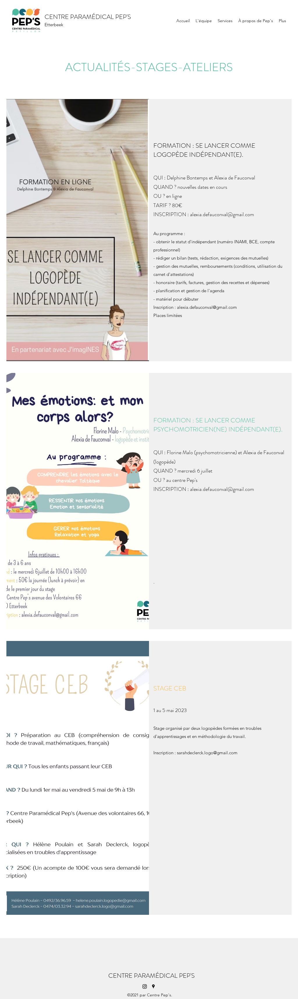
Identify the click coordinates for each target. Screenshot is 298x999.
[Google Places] (153, 986)
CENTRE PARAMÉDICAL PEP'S (88, 16)
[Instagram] (145, 986)
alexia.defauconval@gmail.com (222, 214)
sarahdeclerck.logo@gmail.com (207, 752)
